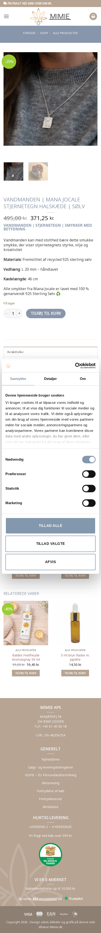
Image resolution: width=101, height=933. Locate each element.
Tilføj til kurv (46, 313)
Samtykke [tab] (18, 379)
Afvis (50, 562)
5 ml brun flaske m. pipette (75, 657)
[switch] (89, 474)
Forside (29, 33)
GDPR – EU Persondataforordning (50, 775)
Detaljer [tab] (50, 379)
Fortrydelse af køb (50, 791)
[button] (6, 16)
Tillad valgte (50, 544)
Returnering (50, 783)
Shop (44, 33)
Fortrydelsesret (50, 799)
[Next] (21, 150)
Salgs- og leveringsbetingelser (50, 767)
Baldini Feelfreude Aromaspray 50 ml (26, 657)
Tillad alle (50, 526)
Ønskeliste (50, 807)
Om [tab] (83, 379)
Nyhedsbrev (51, 759)
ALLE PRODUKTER (65, 33)
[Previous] (8, 150)
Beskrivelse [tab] (15, 352)
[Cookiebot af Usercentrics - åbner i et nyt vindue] (75, 366)
